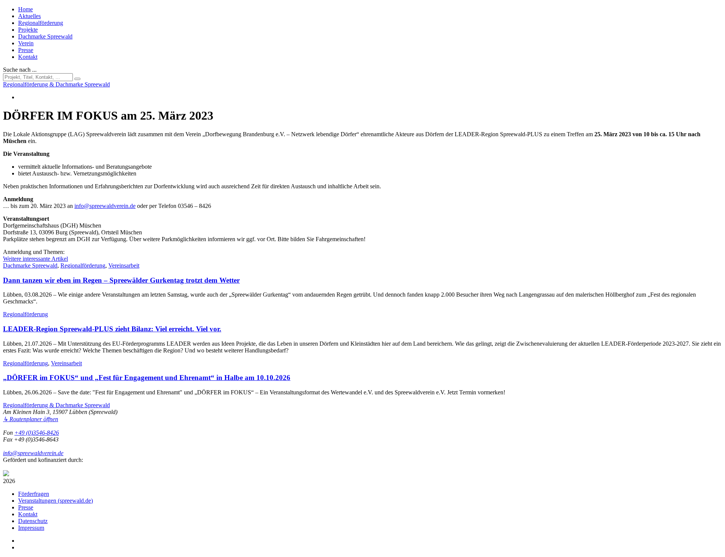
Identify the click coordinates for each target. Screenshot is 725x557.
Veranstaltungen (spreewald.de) (55, 500)
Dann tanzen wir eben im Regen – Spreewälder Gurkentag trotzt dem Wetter (121, 280)
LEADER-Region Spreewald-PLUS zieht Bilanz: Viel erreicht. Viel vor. (112, 329)
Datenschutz (33, 521)
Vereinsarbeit (123, 265)
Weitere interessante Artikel (35, 258)
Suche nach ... (20, 69)
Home (25, 9)
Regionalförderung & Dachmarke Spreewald (56, 405)
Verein (26, 43)
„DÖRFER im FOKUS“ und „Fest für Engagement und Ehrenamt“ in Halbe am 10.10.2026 (146, 378)
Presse (25, 50)
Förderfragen (33, 494)
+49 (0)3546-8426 (36, 432)
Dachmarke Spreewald (45, 36)
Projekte (28, 29)
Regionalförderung (40, 23)
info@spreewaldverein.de (105, 206)
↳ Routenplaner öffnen (30, 419)
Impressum (31, 528)
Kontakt (27, 57)
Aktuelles (29, 16)
